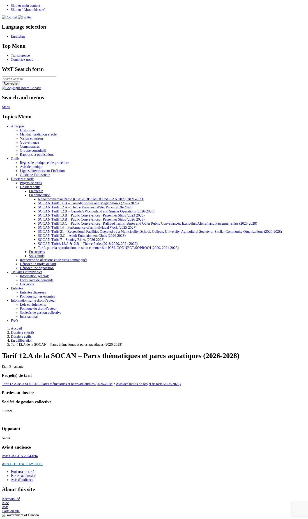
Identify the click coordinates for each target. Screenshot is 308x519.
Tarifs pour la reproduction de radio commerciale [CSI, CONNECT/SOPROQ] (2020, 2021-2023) (108, 248)
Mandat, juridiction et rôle (38, 134)
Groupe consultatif (33, 150)
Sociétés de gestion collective (40, 312)
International (29, 316)
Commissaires (30, 146)
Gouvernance (29, 142)
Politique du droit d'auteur (38, 308)
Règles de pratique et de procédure (44, 163)
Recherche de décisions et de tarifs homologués (53, 260)
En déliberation (40, 195)
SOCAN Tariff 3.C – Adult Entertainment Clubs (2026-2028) (82, 235)
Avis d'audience (22, 480)
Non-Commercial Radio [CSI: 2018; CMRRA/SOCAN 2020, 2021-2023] (91, 199)
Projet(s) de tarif (22, 472)
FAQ (14, 321)
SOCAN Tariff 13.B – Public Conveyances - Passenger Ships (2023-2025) (91, 215)
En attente (36, 191)
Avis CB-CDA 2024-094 (20, 456)
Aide (5, 503)
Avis (5, 507)
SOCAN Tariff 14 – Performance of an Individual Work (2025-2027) (87, 227)
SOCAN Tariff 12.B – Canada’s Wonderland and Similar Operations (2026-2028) (96, 211)
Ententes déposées (33, 292)
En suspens (37, 252)
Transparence (20, 55)
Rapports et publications (37, 154)
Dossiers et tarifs (22, 332)
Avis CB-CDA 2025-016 (22, 464)
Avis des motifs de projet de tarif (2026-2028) (148, 384)
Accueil (16, 328)
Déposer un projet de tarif (38, 264)
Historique (27, 130)
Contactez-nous (22, 59)
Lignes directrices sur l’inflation (42, 171)
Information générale (34, 276)
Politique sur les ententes (37, 296)
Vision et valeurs (32, 138)
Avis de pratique (31, 167)
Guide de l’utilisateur (35, 175)
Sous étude (36, 256)
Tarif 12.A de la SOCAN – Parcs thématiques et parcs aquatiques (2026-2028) (57, 384)
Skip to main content (25, 5)
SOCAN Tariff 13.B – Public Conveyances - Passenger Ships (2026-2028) (91, 219)
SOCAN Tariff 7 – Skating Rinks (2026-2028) (71, 239)
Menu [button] (6, 107)
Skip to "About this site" (28, 9)
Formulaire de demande (36, 280)
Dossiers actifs (30, 187)
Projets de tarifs (31, 183)
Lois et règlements (33, 304)
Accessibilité (11, 499)
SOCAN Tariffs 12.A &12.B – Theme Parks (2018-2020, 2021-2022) (88, 244)
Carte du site (11, 511)
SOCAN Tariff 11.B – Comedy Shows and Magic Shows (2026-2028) (88, 203)
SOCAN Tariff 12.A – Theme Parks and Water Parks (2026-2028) (85, 207)
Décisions (27, 284)
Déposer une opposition (37, 268)
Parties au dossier (23, 476)
